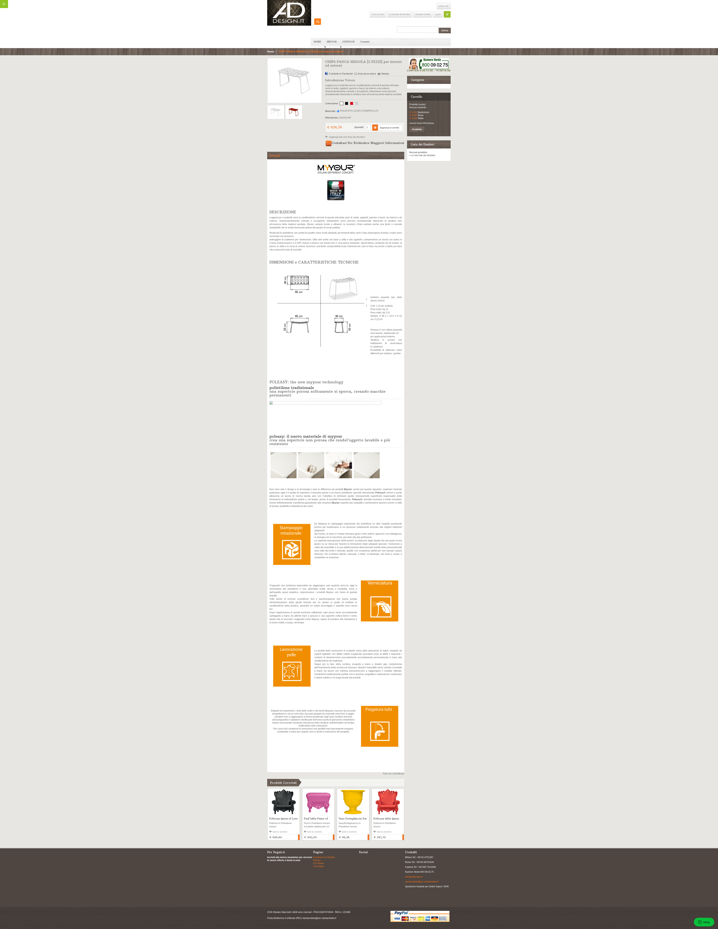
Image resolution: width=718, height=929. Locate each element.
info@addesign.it (413, 876)
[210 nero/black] (346, 103)
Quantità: (359, 127)
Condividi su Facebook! (341, 73)
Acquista (417, 129)
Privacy (317, 860)
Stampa (385, 73)
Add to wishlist (279, 832)
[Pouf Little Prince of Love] (318, 802)
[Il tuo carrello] (447, 14)
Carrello (416, 96)
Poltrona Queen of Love (283, 818)
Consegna (318, 866)
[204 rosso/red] (351, 103)
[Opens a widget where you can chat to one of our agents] (704, 922)
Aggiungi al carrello (299, 837)
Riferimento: (331, 117)
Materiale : (330, 111)
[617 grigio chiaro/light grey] (356, 103)
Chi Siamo (318, 863)
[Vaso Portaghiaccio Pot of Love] (353, 802)
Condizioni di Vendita (324, 857)
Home (270, 51)
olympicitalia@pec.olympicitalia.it (422, 881)
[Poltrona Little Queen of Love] (388, 802)
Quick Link (444, 6)
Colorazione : (332, 103)
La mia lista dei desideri (399, 14)
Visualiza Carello (422, 14)
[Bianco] (341, 103)
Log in (438, 14)
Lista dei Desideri (422, 144)
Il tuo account (378, 14)
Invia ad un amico (367, 73)
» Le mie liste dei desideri (422, 155)
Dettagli (274, 155)
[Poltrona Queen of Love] (284, 802)
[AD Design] (289, 12)
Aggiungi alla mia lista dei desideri (346, 137)
